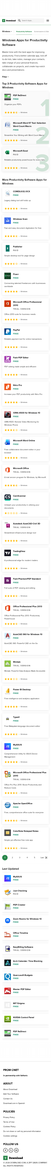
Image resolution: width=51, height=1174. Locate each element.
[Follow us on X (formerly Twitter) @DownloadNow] (11, 1150)
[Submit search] (19, 20)
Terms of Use (8, 1122)
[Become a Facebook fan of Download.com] (5, 1150)
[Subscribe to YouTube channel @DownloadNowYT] (16, 1150)
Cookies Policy (9, 1127)
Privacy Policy (9, 1117)
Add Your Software (11, 1094)
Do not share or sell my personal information (22, 1131)
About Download (10, 1089)
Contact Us (8, 1099)
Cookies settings (10, 1136)
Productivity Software (24, 32)
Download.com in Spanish (14, 1103)
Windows (6, 31)
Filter (4, 77)
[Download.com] (9, 20)
